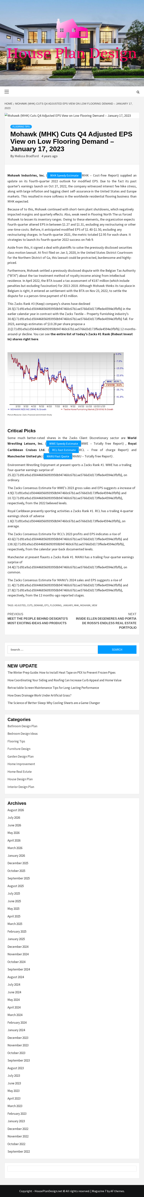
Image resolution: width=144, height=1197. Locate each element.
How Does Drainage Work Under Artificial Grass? (39, 695)
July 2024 (14, 984)
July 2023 (14, 1076)
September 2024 (19, 969)
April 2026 (14, 840)
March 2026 (15, 848)
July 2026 (14, 817)
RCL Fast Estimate (64, 450)
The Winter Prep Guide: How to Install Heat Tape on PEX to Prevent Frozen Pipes (62, 672)
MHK (76, 605)
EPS (46, 605)
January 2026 (16, 856)
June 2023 (14, 1083)
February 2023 (17, 1114)
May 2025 (14, 909)
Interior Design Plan (21, 787)
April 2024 (14, 1007)
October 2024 (16, 962)
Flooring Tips (21, 126)
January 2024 (16, 1030)
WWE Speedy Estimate (63, 443)
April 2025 (14, 916)
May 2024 (14, 1000)
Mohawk (85, 605)
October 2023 (16, 1053)
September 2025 (19, 878)
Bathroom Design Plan (22, 726)
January (68, 605)
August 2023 (16, 1068)
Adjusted (20, 605)
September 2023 (19, 1060)
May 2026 (14, 833)
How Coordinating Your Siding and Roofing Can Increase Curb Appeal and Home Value (65, 680)
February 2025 (17, 931)
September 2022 (19, 1151)
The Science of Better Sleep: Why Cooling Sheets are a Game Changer (54, 703)
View (94, 605)
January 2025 (16, 939)
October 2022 (16, 1144)
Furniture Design (19, 749)
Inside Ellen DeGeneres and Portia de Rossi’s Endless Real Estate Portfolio (106, 621)
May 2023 (14, 1091)
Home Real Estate (20, 772)
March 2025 (15, 924)
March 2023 (15, 1106)
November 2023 (18, 1045)
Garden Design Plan (21, 756)
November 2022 (18, 1136)
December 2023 (18, 1038)
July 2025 (14, 893)
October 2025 (16, 871)
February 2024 (17, 1022)
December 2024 (18, 947)
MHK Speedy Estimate (64, 175)
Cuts (30, 605)
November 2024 (18, 954)
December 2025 (18, 863)
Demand (38, 605)
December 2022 (18, 1129)
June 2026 (14, 825)
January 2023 (16, 1121)
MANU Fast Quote (58, 456)
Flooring (56, 605)
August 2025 (16, 886)
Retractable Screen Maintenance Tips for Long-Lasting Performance (53, 688)
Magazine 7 (99, 1191)
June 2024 (14, 992)
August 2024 (16, 977)
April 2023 (14, 1098)
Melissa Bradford (27, 156)
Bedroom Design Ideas (23, 734)
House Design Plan (20, 779)
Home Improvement (21, 764)
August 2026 (16, 810)
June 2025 (14, 901)
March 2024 (15, 1015)
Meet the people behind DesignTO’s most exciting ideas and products (38, 619)
